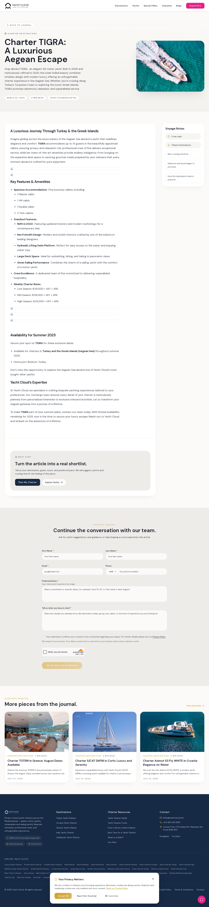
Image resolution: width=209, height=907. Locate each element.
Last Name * (111, 550)
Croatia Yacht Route (59, 869)
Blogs (179, 5)
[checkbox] (43, 637)
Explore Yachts (52, 482)
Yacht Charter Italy (186, 864)
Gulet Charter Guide (140, 869)
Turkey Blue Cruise (77, 869)
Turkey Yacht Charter (66, 818)
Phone (108, 566)
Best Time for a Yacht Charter (122, 832)
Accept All (63, 896)
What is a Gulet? (116, 837)
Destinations (121, 5)
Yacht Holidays (83, 864)
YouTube (176, 836)
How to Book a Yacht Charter (121, 827)
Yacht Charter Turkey (168, 864)
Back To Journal (21, 25)
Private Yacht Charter (33, 864)
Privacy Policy (159, 636)
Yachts (135, 5)
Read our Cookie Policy (117, 888)
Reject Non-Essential (86, 896)
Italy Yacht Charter (65, 832)
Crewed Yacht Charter (53, 864)
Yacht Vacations (97, 864)
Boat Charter (111, 864)
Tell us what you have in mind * (56, 608)
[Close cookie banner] (153, 878)
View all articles (193, 705)
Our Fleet (112, 842)
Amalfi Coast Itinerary (96, 869)
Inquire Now (195, 5)
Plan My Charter (27, 482)
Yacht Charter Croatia (148, 864)
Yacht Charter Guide (117, 818)
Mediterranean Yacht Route (118, 869)
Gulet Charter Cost (179, 869)
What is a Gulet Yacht (160, 869)
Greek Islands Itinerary (40, 869)
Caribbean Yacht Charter (68, 837)
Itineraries (167, 5)
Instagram (164, 836)
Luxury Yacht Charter (13, 864)
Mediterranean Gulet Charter (16, 869)
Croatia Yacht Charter (66, 823)
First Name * (48, 550)
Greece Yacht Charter (66, 827)
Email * (45, 566)
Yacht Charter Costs (117, 823)
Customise (113, 896)
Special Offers (151, 5)
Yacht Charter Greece (128, 864)
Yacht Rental (69, 864)
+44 (111, 571)
